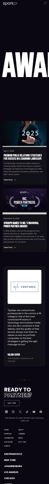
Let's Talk (12, 403)
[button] (19, 380)
